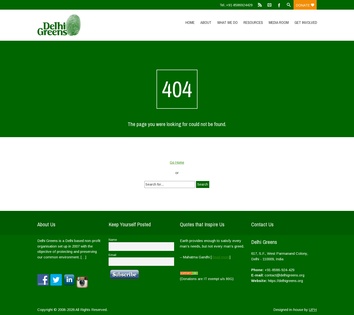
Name (113, 239)
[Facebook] (279, 5)
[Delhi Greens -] (79, 25)
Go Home (177, 162)
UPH (313, 310)
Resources (253, 22)
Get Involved (306, 22)
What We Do (227, 22)
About (205, 22)
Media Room (279, 22)
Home (190, 22)
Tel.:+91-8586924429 (236, 5)
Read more (220, 257)
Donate (303, 5)
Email (112, 255)
